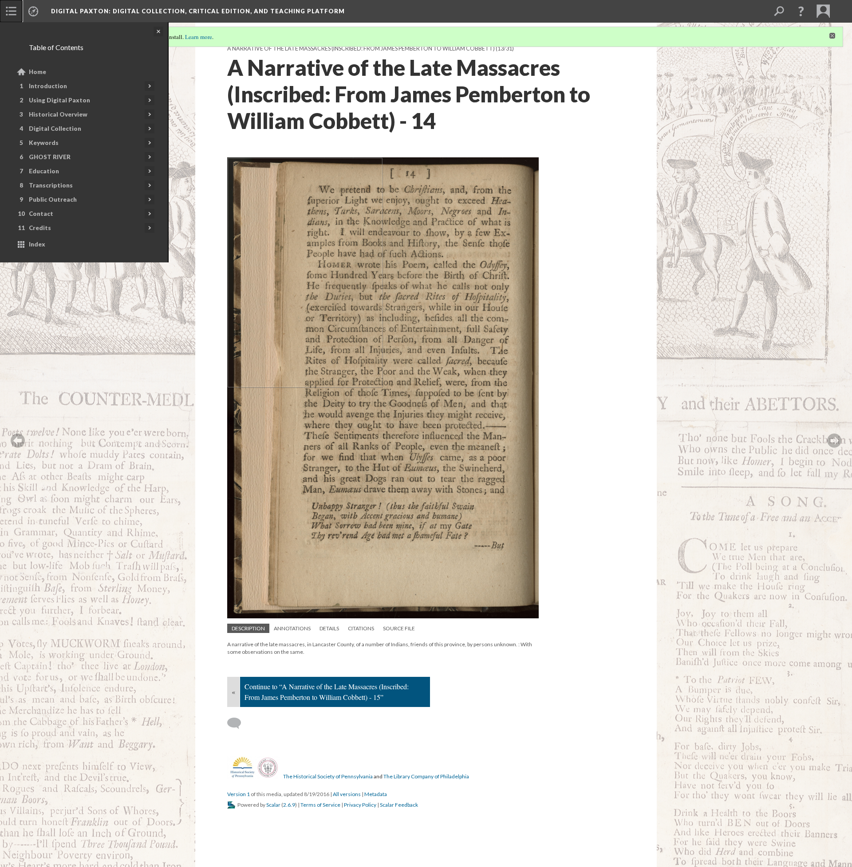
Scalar (273, 804)
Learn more (198, 37)
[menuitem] (11, 11)
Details (329, 628)
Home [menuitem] (37, 71)
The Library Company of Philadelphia (426, 776)
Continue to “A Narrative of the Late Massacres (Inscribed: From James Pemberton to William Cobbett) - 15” (327, 692)
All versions (347, 794)
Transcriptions (51, 185)
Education (44, 171)
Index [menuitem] (37, 244)
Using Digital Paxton (59, 100)
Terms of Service (320, 804)
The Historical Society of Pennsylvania (328, 776)
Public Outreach (53, 199)
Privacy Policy (360, 804)
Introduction (48, 86)
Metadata (375, 794)
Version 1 (238, 794)
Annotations (292, 628)
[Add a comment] (238, 723)
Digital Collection (55, 128)
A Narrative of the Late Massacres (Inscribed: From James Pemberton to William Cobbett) (361, 48)
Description (248, 628)
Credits (40, 227)
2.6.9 (289, 804)
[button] (801, 11)
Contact (41, 213)
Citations (361, 628)
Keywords (44, 142)
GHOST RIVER (50, 156)
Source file (399, 628)
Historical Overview (58, 114)
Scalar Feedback (399, 804)
